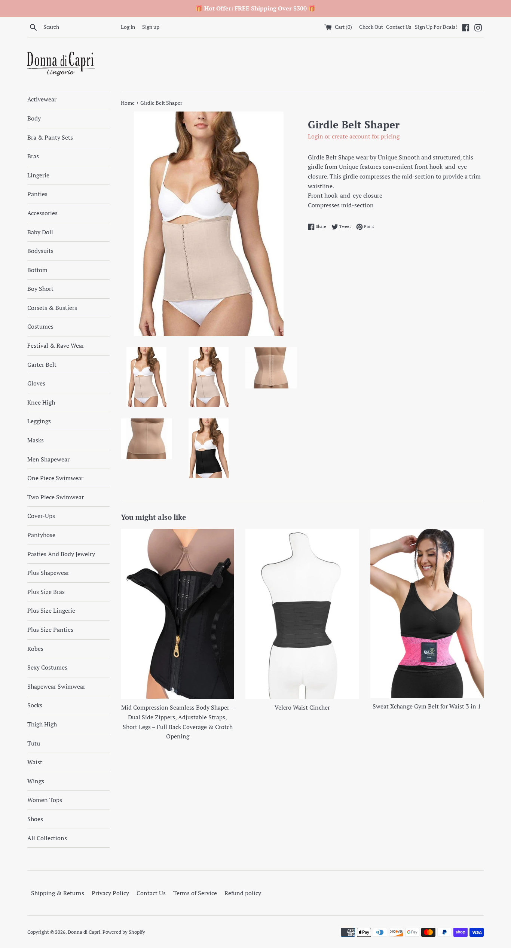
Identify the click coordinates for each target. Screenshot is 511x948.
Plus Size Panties (50, 629)
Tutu (33, 743)
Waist (34, 762)
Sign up (150, 26)
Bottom (37, 270)
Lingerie (38, 175)
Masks (35, 440)
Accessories (42, 213)
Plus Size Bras (46, 592)
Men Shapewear (48, 459)
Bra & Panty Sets (50, 137)
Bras (33, 156)
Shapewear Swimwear (56, 686)
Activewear (41, 99)
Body (34, 118)
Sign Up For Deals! (436, 26)
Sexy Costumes (47, 667)
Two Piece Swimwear (55, 497)
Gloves (36, 383)
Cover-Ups (41, 516)
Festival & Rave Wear (55, 345)
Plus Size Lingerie (51, 610)
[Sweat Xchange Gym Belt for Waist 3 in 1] (427, 613)
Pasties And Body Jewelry (61, 554)
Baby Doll (40, 232)
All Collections (47, 838)
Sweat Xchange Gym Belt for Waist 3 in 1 (427, 706)
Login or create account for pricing (354, 136)
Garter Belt (41, 364)
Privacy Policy (110, 893)
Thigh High (42, 724)
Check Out (371, 26)
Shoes (35, 819)
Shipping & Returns (57, 893)
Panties (37, 194)
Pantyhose (41, 535)
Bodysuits (40, 251)
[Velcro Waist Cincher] (302, 614)
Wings (35, 781)
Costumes (40, 326)
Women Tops (44, 800)
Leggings (39, 421)
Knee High (41, 402)
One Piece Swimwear (55, 478)
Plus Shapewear (48, 573)
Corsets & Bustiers (52, 308)
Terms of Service (195, 893)
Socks (34, 705)
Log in (128, 26)
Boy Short (40, 288)
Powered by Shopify (123, 932)
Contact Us (398, 26)
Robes (35, 648)
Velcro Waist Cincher (302, 707)
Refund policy (242, 893)
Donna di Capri (84, 932)
